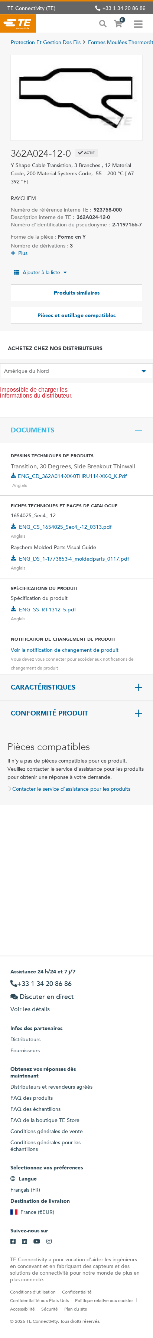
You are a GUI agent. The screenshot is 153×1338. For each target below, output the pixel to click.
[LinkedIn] (24, 1241)
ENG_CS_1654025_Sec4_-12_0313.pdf (65, 527)
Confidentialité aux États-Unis (39, 1300)
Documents (32, 430)
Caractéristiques (43, 687)
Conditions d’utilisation (33, 1292)
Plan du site (75, 1309)
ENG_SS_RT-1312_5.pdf (47, 609)
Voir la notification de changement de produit (64, 650)
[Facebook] (13, 1241)
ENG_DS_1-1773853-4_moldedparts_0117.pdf (74, 558)
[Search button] (103, 23)
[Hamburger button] (138, 23)
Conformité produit (49, 713)
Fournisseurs (25, 1050)
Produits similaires (77, 292)
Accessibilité (22, 1309)
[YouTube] (36, 1241)
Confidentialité (77, 1292)
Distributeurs (25, 1039)
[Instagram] (49, 1241)
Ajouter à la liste (41, 272)
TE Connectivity (18, 23)
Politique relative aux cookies (104, 1300)
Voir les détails (30, 1009)
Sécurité (49, 1309)
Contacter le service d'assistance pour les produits (71, 789)
